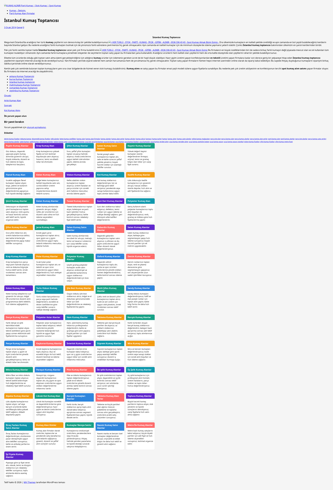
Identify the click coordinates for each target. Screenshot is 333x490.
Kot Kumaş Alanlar (107, 174)
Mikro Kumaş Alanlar (17, 369)
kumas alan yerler (117, 139)
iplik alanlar (55, 139)
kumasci (149, 139)
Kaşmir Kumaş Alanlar (139, 145)
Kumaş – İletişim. (17, 10)
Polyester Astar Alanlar (48, 317)
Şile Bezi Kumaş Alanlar (79, 288)
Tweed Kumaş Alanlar (78, 201)
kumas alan (81, 139)
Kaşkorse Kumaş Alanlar (49, 343)
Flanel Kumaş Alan (15, 174)
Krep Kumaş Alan (45, 145)
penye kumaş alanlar (11, 142)
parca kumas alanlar (242, 139)
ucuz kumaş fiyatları (131, 142)
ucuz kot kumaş (109, 142)
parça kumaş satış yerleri (317, 139)
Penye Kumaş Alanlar (17, 343)
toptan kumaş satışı (61, 142)
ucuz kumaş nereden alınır (178, 142)
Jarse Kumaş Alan (45, 227)
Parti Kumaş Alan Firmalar (22, 13)
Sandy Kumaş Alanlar (139, 288)
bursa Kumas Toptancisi (21, 79)
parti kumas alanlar (288, 139)
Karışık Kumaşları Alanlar (76, 397)
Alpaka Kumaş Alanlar (17, 396)
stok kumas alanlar (46, 142)
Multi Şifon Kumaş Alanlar (106, 289)
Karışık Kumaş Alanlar (139, 317)
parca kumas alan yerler (259, 139)
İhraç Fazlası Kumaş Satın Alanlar (16, 426)
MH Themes (30, 482)
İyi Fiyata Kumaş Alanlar (14, 456)
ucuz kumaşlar (144, 142)
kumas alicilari (130, 139)
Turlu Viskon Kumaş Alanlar (46, 289)
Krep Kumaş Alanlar (16, 256)
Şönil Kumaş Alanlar (16, 201)
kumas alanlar (106, 139)
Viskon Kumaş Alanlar (78, 174)
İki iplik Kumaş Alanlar (109, 369)
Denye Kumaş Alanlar (17, 317)
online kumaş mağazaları (201, 139)
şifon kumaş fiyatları (267, 142)
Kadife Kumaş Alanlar (139, 174)
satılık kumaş (34, 142)
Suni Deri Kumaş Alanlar (110, 201)
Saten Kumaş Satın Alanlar (107, 147)
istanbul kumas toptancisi (22, 82)
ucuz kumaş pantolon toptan (199, 142)
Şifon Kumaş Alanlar (77, 145)
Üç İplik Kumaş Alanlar (139, 369)
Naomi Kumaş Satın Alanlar (107, 426)
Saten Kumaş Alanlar (139, 227)
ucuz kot (88, 142)
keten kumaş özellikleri (68, 139)
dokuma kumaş (25, 139)
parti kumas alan (274, 139)
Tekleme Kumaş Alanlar (109, 317)
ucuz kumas (119, 142)
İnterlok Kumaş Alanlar (79, 343)
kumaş (164, 139)
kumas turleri (157, 139)
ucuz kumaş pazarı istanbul (234, 142)
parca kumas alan (227, 139)
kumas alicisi (140, 139)
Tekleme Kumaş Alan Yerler (108, 397)
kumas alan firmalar (93, 139)
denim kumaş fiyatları (12, 139)
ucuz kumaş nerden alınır (160, 142)
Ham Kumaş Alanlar (77, 317)
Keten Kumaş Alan (46, 174)
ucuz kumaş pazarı (216, 142)
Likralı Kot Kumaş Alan (48, 396)
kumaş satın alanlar (184, 139)
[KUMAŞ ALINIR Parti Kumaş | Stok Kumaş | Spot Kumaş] (32, 5)
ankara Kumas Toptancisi (21, 76)
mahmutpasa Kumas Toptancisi (24, 84)
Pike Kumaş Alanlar (77, 369)
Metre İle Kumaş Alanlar (140, 425)
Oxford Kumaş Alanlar (108, 256)
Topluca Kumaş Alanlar (140, 396)
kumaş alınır (172, 139)
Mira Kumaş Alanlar (138, 343)
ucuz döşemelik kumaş (76, 142)
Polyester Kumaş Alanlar (75, 258)
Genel (19, 27)
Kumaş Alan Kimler (46, 425)
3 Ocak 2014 (10, 27)
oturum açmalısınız (36, 127)
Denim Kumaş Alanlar (139, 256)
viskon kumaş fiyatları (252, 142)
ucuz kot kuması (97, 142)
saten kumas (24, 142)
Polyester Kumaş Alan (139, 201)
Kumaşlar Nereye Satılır (79, 425)
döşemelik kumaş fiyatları (41, 139)
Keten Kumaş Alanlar (47, 201)
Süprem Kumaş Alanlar (109, 343)
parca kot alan (215, 139)
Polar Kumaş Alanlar (47, 256)
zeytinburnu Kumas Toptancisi (24, 90)
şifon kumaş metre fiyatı (284, 142)
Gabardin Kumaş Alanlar (106, 229)
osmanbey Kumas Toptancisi (23, 87)
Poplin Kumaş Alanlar (17, 145)
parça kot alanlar (301, 139)
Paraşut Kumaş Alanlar (48, 369)
